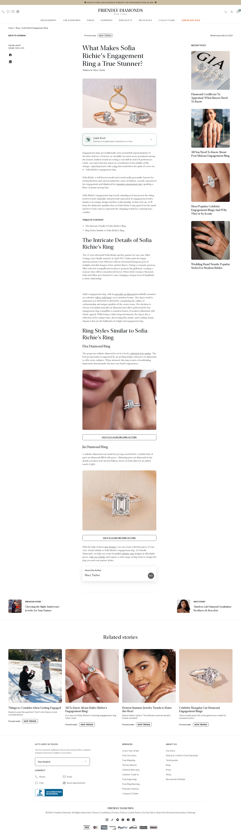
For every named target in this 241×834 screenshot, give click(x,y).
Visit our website (97, 557)
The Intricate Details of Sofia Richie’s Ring (105, 226)
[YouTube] (117, 819)
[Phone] (3, 11)
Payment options (130, 788)
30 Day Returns (129, 765)
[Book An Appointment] (17, 11)
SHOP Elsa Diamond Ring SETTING (119, 437)
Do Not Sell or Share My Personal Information (164, 812)
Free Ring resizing (131, 784)
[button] (8, 11)
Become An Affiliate (175, 779)
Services (127, 744)
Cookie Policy (134, 812)
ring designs (110, 547)
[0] (238, 11)
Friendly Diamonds (120, 11)
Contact (40, 770)
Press (168, 769)
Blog (18, 28)
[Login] (231, 11)
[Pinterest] (123, 819)
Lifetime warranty (131, 769)
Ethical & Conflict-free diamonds (182, 755)
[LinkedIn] (133, 819)
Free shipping (128, 760)
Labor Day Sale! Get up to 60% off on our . (120, 2)
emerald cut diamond (125, 294)
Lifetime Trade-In (130, 774)
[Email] (13, 11)
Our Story (170, 750)
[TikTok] (112, 819)
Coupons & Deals (130, 793)
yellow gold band (103, 297)
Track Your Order (130, 750)
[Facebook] (128, 819)
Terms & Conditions (101, 812)
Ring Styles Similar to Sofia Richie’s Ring (104, 230)
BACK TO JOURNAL (17, 35)
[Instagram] (107, 819)
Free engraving (129, 779)
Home (11, 28)
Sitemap (191, 812)
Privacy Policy (119, 812)
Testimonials (172, 760)
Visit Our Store (129, 755)
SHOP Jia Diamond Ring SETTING (119, 538)
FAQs (168, 774)
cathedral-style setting (140, 353)
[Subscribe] (85, 762)
